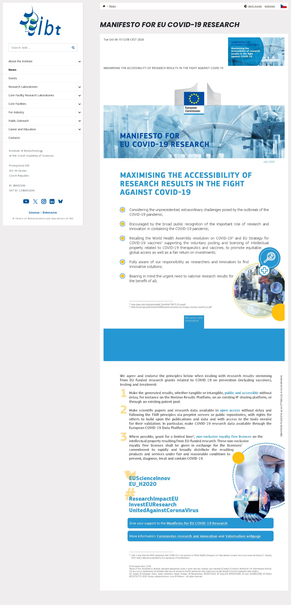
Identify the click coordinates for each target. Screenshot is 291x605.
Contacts (14, 138)
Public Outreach (19, 121)
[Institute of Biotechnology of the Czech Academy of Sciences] (43, 20)
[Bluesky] (60, 202)
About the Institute (20, 61)
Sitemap (34, 212)
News (12, 70)
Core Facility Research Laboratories (31, 95)
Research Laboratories (23, 87)
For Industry (16, 112)
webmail (270, 6)
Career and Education (22, 129)
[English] (284, 6)
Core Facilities (17, 104)
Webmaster (50, 212)
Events (13, 78)
